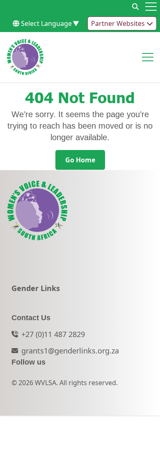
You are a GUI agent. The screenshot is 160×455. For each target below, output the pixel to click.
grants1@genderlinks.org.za (70, 351)
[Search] (135, 7)
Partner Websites (118, 23)
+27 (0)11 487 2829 (53, 334)
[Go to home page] (25, 57)
